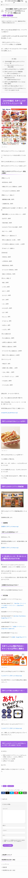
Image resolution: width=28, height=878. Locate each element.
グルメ (4, 15)
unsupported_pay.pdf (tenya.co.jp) (9, 412)
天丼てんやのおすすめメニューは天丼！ (14, 69)
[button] (3, 793)
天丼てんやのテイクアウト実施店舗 (13, 71)
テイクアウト (10, 15)
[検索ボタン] (26, 2)
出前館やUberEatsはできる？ (14, 79)
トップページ (6, 864)
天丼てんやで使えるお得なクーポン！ (14, 86)
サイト (4, 835)
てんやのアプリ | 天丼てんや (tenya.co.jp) (11, 675)
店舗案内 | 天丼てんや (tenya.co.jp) (9, 526)
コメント (5, 808)
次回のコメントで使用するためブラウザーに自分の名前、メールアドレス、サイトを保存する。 (14, 841)
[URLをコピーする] (25, 793)
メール (4, 830)
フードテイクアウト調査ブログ (14, 1)
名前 (4, 825)
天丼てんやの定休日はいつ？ (14, 73)
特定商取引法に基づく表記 (9, 870)
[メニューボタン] (2, 2)
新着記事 (5, 867)
